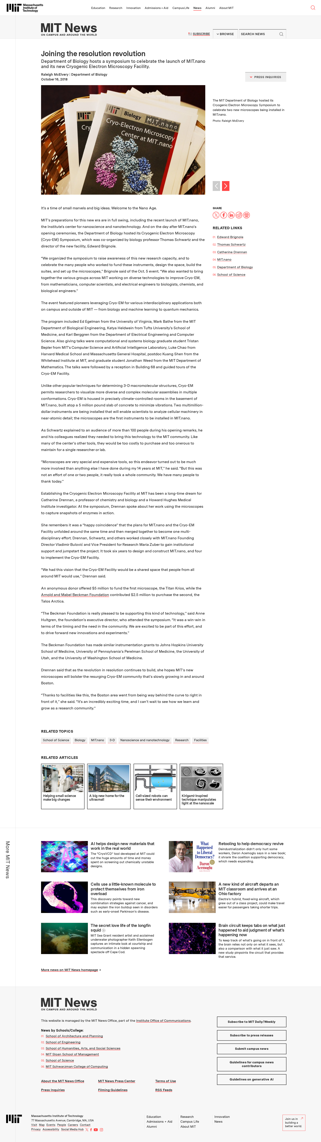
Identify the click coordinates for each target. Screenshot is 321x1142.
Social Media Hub (72, 1129)
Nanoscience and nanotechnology (145, 740)
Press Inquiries (53, 1090)
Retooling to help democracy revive (250, 843)
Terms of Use (165, 1081)
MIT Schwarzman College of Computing (77, 1066)
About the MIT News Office (62, 1081)
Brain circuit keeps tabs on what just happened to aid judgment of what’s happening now (251, 930)
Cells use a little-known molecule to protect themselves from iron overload (123, 889)
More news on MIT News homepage (69, 970)
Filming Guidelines (112, 1090)
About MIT (226, 8)
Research (115, 8)
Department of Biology (235, 267)
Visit (34, 1125)
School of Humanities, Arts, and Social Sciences (83, 1048)
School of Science (231, 274)
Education (98, 8)
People (61, 1125)
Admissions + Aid (156, 8)
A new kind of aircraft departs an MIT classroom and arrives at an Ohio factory (248, 889)
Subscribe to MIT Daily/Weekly (252, 1022)
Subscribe (201, 34)
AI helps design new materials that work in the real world (122, 846)
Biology (80, 740)
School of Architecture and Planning (74, 1036)
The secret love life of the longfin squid (120, 927)
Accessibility (51, 1129)
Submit (281, 34)
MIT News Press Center (116, 1081)
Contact (85, 1125)
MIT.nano (224, 259)
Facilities (200, 740)
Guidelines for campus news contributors (252, 1064)
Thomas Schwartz (231, 244)
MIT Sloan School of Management (72, 1054)
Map (42, 1125)
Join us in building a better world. (293, 1122)
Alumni (210, 8)
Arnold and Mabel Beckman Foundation (75, 594)
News (197, 8)
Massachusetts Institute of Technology (57, 1116)
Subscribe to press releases (251, 1035)
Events (50, 1125)
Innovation (133, 8)
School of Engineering (63, 1042)
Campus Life (180, 8)
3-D (112, 740)
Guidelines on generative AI (252, 1079)
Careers (73, 1125)
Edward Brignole (230, 237)
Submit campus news (251, 1049)
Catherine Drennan (232, 252)
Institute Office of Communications (163, 1020)
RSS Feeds (163, 1090)
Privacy (36, 1129)
